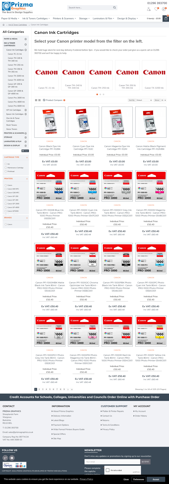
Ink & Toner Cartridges (17, 24)
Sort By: (132, 100)
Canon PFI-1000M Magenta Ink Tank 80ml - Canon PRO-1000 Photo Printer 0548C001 (150, 213)
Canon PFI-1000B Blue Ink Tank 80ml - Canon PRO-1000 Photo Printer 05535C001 (50, 214)
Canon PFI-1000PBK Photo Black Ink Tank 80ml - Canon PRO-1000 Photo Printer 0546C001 (117, 286)
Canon (49, 141)
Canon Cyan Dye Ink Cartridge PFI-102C (83, 147)
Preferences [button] (138, 479)
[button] (97, 94)
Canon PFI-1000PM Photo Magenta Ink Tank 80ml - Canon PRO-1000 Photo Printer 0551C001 (83, 359)
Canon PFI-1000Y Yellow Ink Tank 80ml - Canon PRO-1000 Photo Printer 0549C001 (150, 358)
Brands (8, 217)
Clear (26, 151)
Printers (8, 178)
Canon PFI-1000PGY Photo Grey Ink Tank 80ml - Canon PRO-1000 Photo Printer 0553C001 (49, 359)
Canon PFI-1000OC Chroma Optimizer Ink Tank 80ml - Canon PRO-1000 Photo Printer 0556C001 (83, 286)
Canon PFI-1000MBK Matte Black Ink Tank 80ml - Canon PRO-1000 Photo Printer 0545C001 (50, 286)
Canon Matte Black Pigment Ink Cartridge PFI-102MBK (151, 147)
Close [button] (126, 479)
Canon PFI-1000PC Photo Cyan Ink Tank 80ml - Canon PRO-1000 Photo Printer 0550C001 (151, 286)
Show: (157, 100)
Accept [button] (156, 479)
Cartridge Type (11, 157)
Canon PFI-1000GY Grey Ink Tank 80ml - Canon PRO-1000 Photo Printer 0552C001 (117, 213)
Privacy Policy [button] (86, 479)
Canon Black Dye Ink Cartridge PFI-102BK (50, 147)
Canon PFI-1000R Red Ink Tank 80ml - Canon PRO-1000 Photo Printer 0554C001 (117, 358)
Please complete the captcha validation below (92, 471)
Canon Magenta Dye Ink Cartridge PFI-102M (117, 147)
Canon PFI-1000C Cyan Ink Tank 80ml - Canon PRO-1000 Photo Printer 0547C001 (83, 213)
